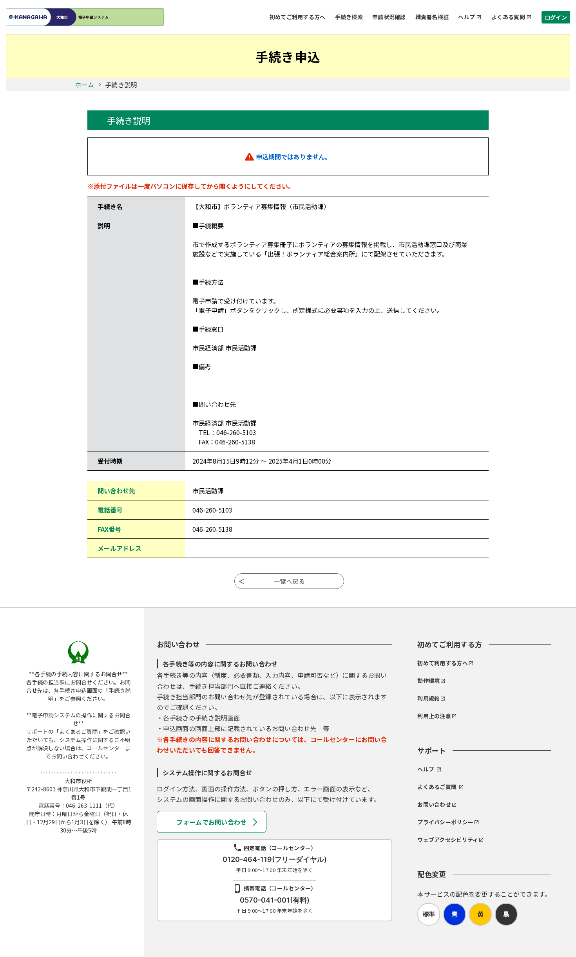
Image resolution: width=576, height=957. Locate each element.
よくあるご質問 (436, 787)
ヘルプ (466, 17)
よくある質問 (508, 17)
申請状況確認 (389, 17)
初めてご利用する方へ (298, 17)
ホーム (84, 84)
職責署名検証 (432, 17)
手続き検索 (349, 17)
